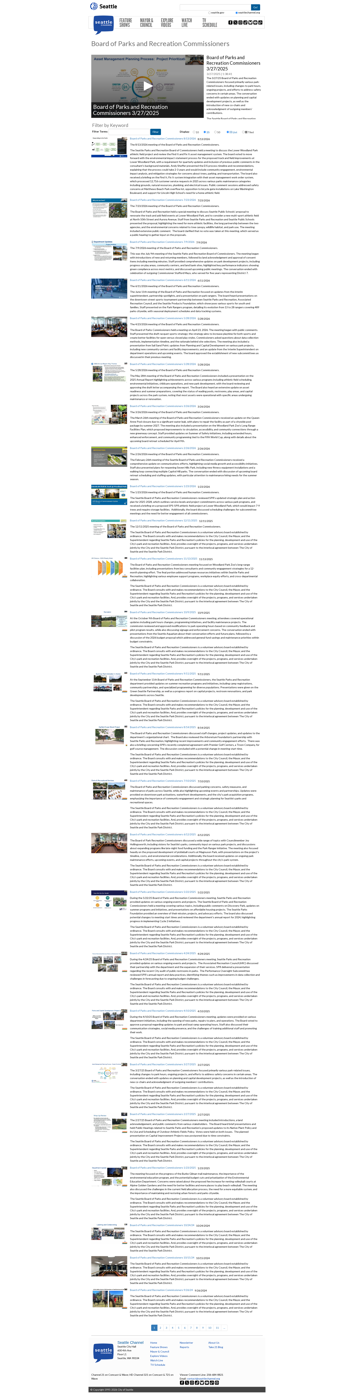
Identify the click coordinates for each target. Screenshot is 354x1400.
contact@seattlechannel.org (203, 1378)
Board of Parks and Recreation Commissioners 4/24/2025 (163, 953)
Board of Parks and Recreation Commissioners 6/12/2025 (163, 834)
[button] (147, 86)
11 (217, 1327)
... (224, 1327)
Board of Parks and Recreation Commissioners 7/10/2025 (163, 780)
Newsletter (186, 1342)
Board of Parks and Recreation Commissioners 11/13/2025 (163, 558)
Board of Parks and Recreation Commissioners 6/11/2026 (163, 280)
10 (197, 132)
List (234, 132)
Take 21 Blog (215, 1347)
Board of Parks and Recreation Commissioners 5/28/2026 (163, 318)
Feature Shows (125, 22)
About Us (213, 1342)
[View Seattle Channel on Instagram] (192, 1382)
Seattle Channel (130, 1342)
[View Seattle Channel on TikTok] (197, 1382)
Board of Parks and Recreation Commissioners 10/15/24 (162, 1257)
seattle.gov (217, 12)
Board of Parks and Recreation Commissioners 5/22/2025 (163, 891)
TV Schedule (209, 22)
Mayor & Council (146, 22)
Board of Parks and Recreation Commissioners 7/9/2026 (162, 241)
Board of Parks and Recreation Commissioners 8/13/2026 (163, 138)
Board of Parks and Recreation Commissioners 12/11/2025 (163, 520)
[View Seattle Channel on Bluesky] (202, 1382)
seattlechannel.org (249, 12)
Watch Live (187, 22)
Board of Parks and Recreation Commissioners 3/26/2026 (163, 406)
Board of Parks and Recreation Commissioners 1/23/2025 (163, 1167)
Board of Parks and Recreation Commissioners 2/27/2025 (163, 1114)
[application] (147, 86)
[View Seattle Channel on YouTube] (207, 1382)
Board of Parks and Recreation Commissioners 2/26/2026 (163, 448)
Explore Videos (167, 22)
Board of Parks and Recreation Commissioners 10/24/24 (162, 1225)
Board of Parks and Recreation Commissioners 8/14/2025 (163, 727)
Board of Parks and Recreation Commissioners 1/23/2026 (163, 486)
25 (207, 132)
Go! (255, 7)
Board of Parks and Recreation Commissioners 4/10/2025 (163, 1010)
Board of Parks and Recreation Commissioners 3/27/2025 (163, 1064)
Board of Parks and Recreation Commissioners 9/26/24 (161, 1289)
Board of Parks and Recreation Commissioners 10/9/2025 (163, 612)
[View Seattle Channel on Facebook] (182, 1382)
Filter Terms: (100, 131)
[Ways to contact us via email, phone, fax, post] (217, 1382)
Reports (184, 1347)
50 (218, 132)
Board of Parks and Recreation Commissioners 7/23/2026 (163, 199)
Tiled (250, 132)
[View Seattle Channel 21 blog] (212, 1382)
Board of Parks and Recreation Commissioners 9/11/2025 (163, 673)
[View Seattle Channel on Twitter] (187, 1382)
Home (153, 1342)
